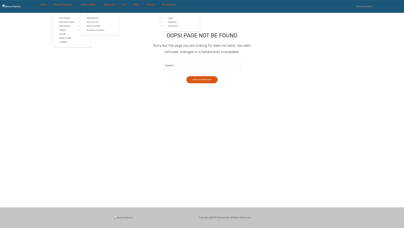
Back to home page (202, 80)
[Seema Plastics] (11, 6)
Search (352, 6)
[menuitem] (43, 4)
